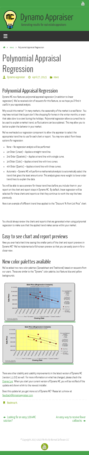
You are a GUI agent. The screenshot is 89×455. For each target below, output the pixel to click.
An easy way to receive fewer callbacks (71, 418)
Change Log (7, 381)
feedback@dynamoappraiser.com (17, 395)
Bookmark (12, 402)
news (12, 47)
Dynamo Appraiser (16, 77)
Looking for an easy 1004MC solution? (19, 418)
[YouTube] (83, 3)
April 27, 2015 (39, 77)
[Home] (4, 47)
